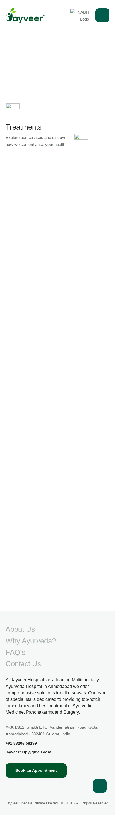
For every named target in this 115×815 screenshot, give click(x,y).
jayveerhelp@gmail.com (28, 752)
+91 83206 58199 (21, 743)
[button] (100, 786)
